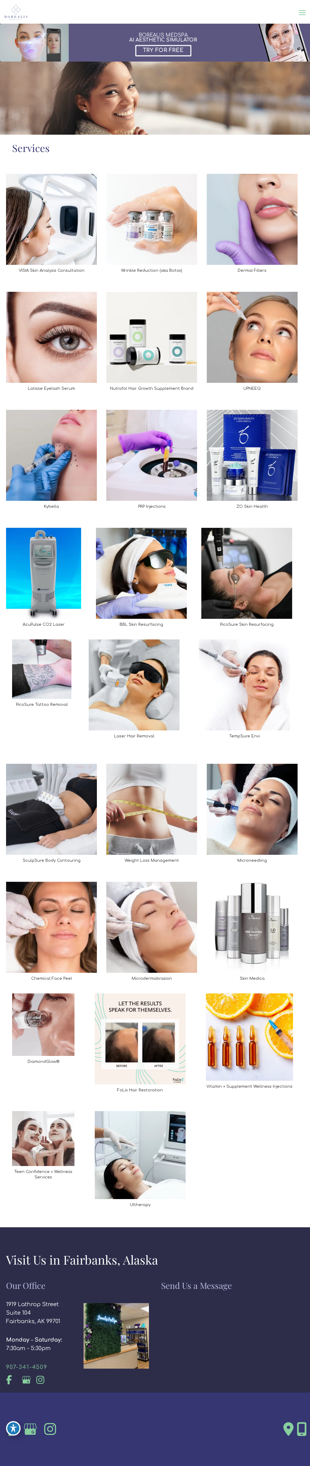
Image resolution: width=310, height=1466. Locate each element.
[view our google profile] (28, 1380)
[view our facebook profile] (13, 1380)
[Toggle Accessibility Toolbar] (13, 1428)
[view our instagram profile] (43, 1380)
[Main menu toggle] (302, 13)
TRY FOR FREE (163, 50)
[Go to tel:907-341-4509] (38, 1367)
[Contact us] (288, 1429)
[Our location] (301, 1429)
